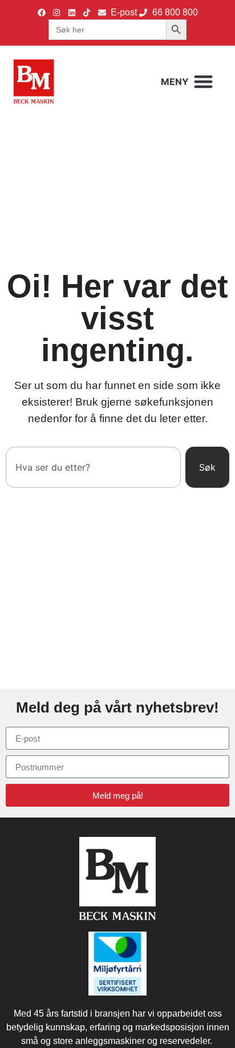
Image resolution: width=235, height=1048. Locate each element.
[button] (187, 82)
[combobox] (93, 467)
